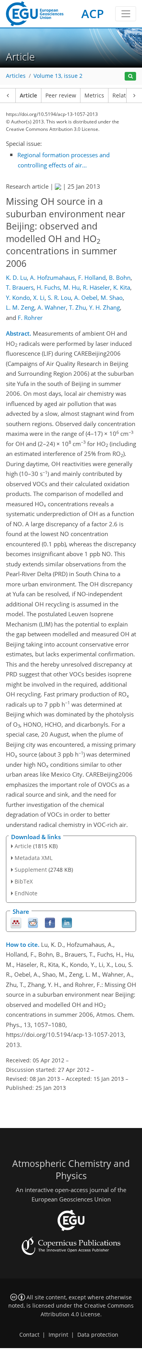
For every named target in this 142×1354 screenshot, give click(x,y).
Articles (16, 75)
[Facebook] (50, 922)
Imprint (58, 1334)
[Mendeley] (16, 922)
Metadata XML (33, 858)
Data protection (97, 1334)
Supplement (31, 869)
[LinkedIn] (67, 922)
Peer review (60, 95)
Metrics (94, 95)
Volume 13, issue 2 (58, 75)
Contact (29, 1334)
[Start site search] (130, 76)
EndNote (26, 893)
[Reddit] (33, 922)
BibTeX (24, 881)
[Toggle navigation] (125, 13)
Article (28, 95)
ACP (92, 14)
